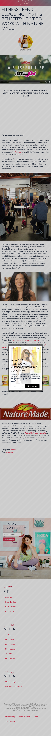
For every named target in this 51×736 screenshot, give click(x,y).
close (38, 348)
